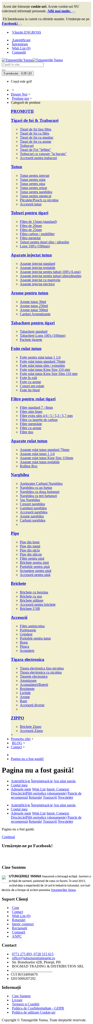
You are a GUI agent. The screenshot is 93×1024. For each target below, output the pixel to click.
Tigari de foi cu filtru (34, 133)
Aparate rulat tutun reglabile (40, 462)
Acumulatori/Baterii (34, 685)
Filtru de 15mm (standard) (38, 222)
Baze (23, 701)
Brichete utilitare (31, 600)
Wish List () (21, 916)
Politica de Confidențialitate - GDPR (38, 1008)
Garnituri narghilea (33, 508)
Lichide (25, 693)
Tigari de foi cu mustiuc (36, 137)
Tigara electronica (27, 659)
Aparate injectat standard (37, 264)
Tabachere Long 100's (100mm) (42, 335)
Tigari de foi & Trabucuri (34, 120)
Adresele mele (21, 789)
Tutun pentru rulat (32, 180)
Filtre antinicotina (32, 626)
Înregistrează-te (42, 781)
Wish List (39, 789)
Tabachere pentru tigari (33, 322)
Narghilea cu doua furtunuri (39, 492)
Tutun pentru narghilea (36, 192)
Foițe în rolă (28, 378)
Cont (15, 908)
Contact (17, 912)
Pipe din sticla (30, 550)
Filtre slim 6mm (31, 412)
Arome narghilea (32, 516)
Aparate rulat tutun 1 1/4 (37, 454)
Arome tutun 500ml (34, 310)
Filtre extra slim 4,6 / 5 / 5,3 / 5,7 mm (46, 416)
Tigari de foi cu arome (35, 141)
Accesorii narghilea (33, 512)
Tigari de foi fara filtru (35, 129)
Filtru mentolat (30, 238)
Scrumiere (27, 650)
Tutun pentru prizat (33, 188)
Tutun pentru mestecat (35, 196)
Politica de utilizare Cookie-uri (33, 1012)
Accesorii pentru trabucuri (38, 158)
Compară (18, 932)
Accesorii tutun (31, 204)
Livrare (17, 1000)
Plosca (24, 646)
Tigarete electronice (34, 676)
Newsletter (65, 797)
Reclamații (19, 928)
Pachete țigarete (31, 340)
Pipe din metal (30, 546)
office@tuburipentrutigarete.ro (33, 958)
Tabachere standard (33, 331)
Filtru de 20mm (31, 226)
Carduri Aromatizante (35, 314)
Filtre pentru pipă (32, 558)
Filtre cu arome (30, 428)
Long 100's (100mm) (35, 246)
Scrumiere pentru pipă (35, 571)
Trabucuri (27, 146)
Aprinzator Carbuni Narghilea (41, 483)
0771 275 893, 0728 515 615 (32, 954)
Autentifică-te (20, 781)
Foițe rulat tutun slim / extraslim (42, 365)
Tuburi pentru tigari (29, 212)
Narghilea (20, 474)
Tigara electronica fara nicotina (42, 668)
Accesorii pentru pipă (35, 575)
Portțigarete (28, 630)
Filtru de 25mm (31, 230)
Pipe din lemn (30, 542)
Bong (24, 642)
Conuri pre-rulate (32, 386)
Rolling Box (28, 466)
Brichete (18, 583)
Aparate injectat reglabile (37, 268)
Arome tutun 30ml (33, 302)
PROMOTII (22, 111)
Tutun (16, 166)
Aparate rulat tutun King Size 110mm (46, 458)
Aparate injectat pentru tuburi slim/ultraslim (50, 276)
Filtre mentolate (31, 424)
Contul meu (19, 785)
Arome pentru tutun (29, 292)
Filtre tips (26, 432)
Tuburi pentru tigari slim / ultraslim (44, 242)
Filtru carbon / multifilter (37, 234)
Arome (25, 697)
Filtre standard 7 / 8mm (36, 407)
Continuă (8, 837)
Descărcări (18, 793)
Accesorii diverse (32, 705)
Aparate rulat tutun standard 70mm (44, 450)
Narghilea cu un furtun (36, 488)
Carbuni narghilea (32, 520)
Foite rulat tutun (26, 348)
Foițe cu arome (30, 382)
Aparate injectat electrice (37, 284)
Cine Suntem (21, 996)
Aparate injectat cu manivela (40, 280)
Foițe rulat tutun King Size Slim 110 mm (48, 374)
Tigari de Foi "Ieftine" (35, 150)
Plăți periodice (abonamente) (46, 793)
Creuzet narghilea (32, 504)
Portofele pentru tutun (35, 638)
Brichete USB (30, 608)
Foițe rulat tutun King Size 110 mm (45, 370)
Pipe (15, 533)
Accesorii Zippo (31, 731)
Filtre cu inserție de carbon (39, 420)
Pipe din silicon (31, 554)
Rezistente (27, 689)
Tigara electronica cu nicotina (41, 672)
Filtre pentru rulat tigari (33, 398)
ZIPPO (17, 718)
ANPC (17, 936)
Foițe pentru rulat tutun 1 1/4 (40, 357)
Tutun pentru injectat (34, 175)
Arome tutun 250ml (34, 306)
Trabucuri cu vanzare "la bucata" (43, 154)
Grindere (26, 634)
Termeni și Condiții (25, 1004)
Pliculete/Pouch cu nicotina (39, 200)
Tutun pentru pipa (32, 184)
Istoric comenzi (23, 924)
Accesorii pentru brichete (38, 604)
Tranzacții (50, 797)
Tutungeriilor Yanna (63, 890)
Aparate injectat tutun (31, 255)
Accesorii (19, 617)
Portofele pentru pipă (35, 567)
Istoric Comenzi (57, 789)
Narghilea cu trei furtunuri (38, 496)
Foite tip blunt (30, 390)
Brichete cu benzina (34, 592)
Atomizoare (28, 680)
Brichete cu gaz (31, 596)
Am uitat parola (64, 781)
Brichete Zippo (30, 727)
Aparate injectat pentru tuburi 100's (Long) (50, 272)
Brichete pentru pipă (34, 562)
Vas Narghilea (30, 500)
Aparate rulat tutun (29, 440)
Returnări (35, 797)
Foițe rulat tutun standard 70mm (42, 361)
